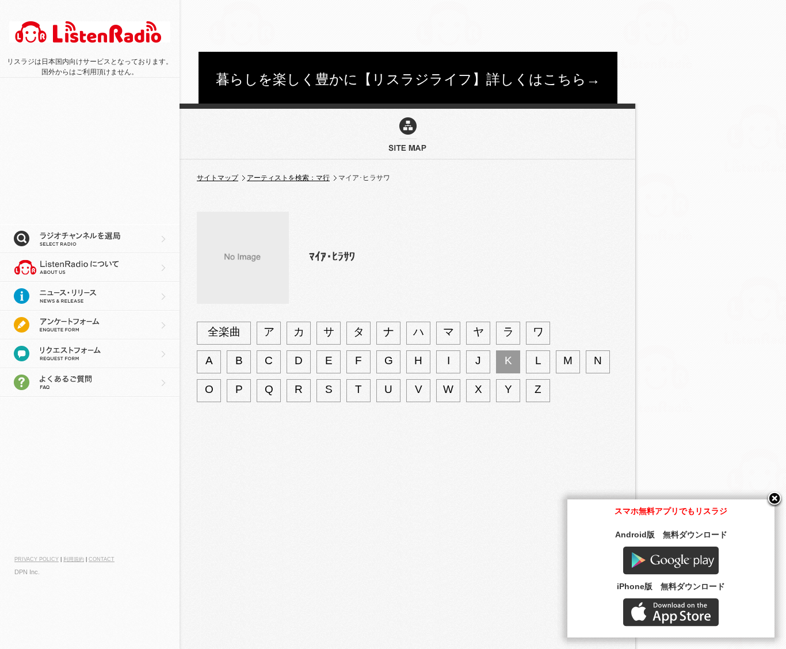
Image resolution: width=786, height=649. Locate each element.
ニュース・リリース (90, 296)
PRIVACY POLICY (36, 559)
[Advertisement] (408, 26)
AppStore (671, 612)
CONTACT (102, 559)
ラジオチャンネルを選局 (90, 239)
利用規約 (73, 559)
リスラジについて (90, 267)
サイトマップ (217, 178)
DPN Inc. (27, 571)
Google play (671, 561)
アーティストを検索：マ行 (288, 178)
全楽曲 (224, 332)
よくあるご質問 (90, 382)
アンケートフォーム (90, 325)
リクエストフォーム (90, 354)
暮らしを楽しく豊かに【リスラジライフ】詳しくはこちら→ (408, 79)
